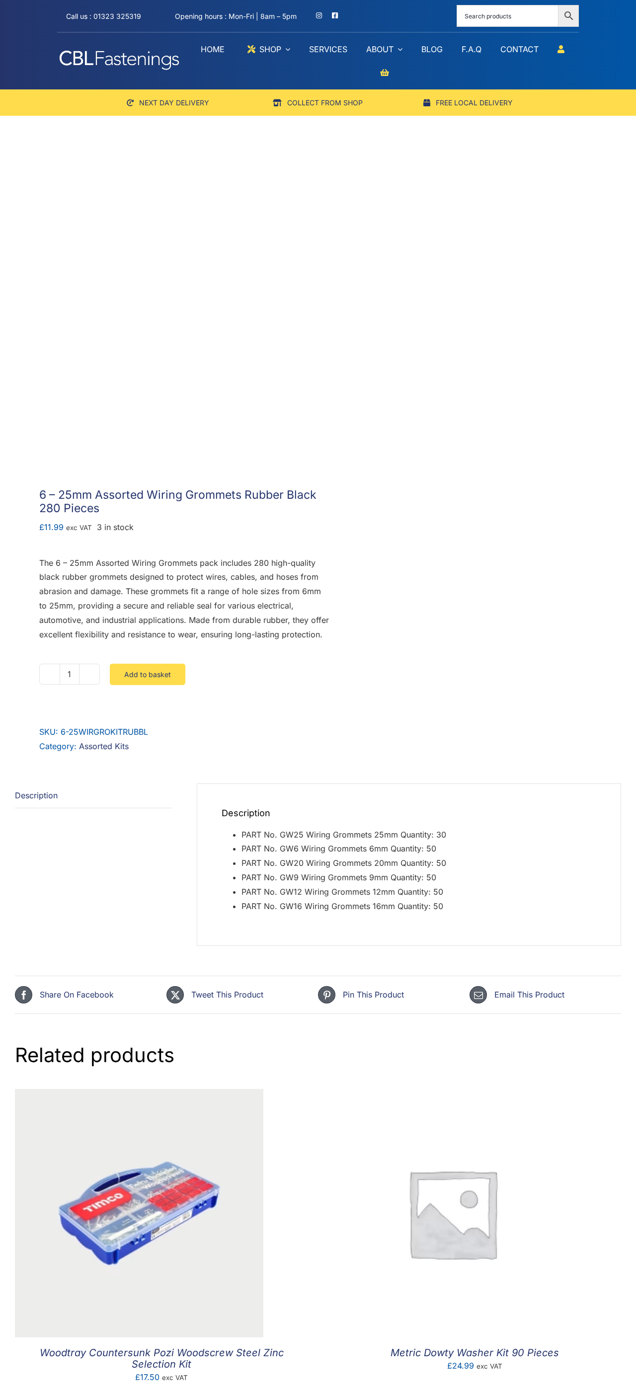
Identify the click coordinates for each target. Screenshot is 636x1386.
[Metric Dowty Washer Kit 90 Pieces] (452, 1096)
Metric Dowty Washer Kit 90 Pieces (475, 1353)
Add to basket (147, 674)
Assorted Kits (104, 746)
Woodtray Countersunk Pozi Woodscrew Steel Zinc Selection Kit (162, 1358)
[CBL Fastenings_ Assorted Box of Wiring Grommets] (160, 318)
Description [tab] (36, 795)
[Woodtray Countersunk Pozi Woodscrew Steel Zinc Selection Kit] (139, 1096)
